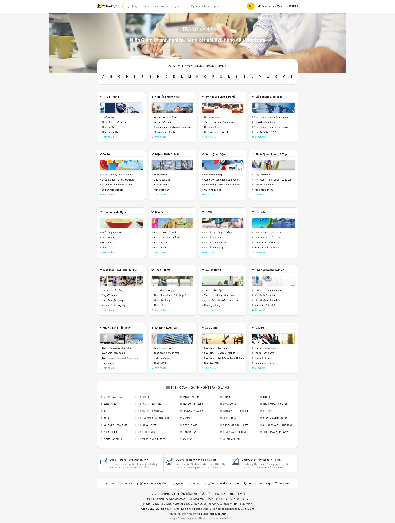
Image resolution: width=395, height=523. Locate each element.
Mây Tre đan (108, 237)
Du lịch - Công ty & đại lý (267, 232)
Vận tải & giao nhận (167, 96)
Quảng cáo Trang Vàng (189, 483)
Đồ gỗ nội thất (211, 126)
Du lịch (260, 212)
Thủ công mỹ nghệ (115, 212)
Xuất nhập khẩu (231, 439)
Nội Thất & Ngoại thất (115, 425)
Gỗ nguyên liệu (212, 116)
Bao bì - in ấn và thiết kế (166, 237)
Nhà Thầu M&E (212, 362)
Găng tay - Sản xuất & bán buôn (221, 179)
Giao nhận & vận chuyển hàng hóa (172, 126)
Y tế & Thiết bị (112, 96)
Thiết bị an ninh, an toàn (167, 352)
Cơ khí (209, 212)
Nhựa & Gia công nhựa (275, 418)
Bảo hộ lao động (216, 154)
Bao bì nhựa (160, 242)
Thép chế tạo (160, 305)
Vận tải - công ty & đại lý (167, 116)
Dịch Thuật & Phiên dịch (267, 300)
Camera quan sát (163, 347)
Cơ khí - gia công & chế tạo (218, 232)
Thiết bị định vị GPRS (265, 131)
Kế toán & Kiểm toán (265, 295)
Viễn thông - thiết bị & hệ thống (271, 116)
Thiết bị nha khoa (111, 131)
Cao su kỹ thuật (262, 357)
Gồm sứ (106, 247)
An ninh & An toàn (166, 327)
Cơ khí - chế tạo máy (215, 242)
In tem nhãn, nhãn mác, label (117, 184)
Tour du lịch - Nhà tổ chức (268, 237)
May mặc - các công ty (114, 290)
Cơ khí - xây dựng (213, 247)
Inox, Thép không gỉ (164, 290)
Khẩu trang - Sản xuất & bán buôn (222, 184)
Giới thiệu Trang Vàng (122, 483)
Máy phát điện (161, 189)
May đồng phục (110, 295)
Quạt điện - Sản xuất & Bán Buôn (221, 300)
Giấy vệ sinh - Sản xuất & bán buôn (120, 357)
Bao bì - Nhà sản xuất (165, 232)
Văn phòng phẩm (263, 189)
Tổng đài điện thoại (264, 121)
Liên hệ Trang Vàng (258, 483)
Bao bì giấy (108, 362)
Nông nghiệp (149, 425)
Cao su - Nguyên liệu (265, 347)
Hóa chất (268, 411)
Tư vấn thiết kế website (225, 483)
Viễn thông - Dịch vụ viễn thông (271, 126)
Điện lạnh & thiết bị (193, 403)
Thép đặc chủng (162, 300)
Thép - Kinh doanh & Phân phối (170, 295)
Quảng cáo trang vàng (196, 459)
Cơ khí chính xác (212, 237)
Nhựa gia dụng (212, 305)
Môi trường (229, 418)
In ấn (106, 154)
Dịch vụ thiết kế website (261, 459)
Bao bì (159, 212)
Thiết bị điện (160, 174)
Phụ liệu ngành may (112, 300)
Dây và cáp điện (162, 179)
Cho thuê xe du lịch (264, 242)
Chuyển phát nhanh (164, 131)
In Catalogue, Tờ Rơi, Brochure (118, 179)
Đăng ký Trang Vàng (272, 5)
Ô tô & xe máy (190, 425)
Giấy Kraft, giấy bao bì (113, 352)
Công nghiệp (110, 403)
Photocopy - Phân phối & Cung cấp (272, 179)
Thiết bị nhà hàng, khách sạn (219, 295)
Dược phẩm (108, 116)
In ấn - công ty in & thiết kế (116, 174)
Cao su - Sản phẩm (264, 352)
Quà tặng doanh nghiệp (235, 425)
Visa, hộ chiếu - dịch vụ (266, 247)
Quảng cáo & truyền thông (277, 425)
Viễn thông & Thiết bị (269, 96)
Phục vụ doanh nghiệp (270, 270)
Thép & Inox (162, 270)
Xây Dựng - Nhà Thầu (215, 347)
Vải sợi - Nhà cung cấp (113, 305)
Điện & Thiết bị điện (167, 154)
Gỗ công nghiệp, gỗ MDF (217, 131)
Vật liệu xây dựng (113, 439)
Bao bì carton (161, 247)
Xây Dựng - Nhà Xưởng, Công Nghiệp (224, 357)
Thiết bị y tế (108, 126)
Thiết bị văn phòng (264, 184)
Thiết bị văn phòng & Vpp (271, 154)
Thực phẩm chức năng (114, 121)
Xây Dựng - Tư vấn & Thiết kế (219, 352)
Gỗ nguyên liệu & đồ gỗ (220, 96)
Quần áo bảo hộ (212, 189)
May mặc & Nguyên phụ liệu (120, 270)
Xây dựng (211, 327)
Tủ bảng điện (161, 184)
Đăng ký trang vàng (130, 459)
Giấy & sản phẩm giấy (117, 327)
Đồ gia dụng (213, 270)
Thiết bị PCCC (161, 362)
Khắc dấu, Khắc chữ (264, 305)
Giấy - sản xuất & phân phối (116, 347)
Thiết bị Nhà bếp (213, 290)
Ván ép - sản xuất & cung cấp (219, 121)
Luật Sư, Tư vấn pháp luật (267, 290)
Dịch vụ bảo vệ (162, 357)
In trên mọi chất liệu (112, 189)
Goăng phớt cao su (264, 362)
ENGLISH (293, 5)
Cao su (260, 327)
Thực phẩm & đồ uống (234, 432)
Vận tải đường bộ (163, 121)
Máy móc (187, 418)
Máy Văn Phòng (262, 174)
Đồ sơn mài (108, 242)
